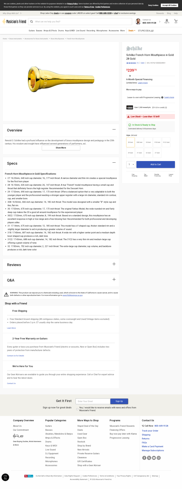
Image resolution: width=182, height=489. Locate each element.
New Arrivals (83, 449)
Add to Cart (156, 164)
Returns (145, 438)
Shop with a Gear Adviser (89, 465)
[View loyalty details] (166, 108)
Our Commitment (21, 430)
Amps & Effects (50, 31)
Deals (80, 430)
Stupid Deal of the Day (87, 426)
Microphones (101, 31)
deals (56, 13)
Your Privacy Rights (124, 476)
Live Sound (80, 31)
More (122, 31)
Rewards (160, 13)
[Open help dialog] (5, 477)
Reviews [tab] (14, 265)
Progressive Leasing (119, 438)
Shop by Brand (84, 445)
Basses (39, 31)
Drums (61, 31)
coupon (68, 13)
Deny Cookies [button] (153, 5)
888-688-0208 (105, 13)
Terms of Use (89, 7)
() (132, 63)
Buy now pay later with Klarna (123, 434)
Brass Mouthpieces (57, 39)
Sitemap (155, 476)
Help (176, 13)
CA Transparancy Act (141, 476)
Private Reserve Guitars (88, 453)
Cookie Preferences (102, 7)
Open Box (81, 438)
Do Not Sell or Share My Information (49, 476)
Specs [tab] (12, 163)
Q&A (142, 63)
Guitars (32, 31)
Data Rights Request (72, 476)
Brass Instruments (15, 39)
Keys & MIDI (70, 31)
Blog (169, 13)
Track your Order (150, 431)
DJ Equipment (51, 453)
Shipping (146, 434)
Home (5, 39)
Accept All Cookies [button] (169, 5)
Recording (91, 31)
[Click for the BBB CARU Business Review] (28, 476)
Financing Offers (117, 430)
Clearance (82, 457)
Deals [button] (131, 31)
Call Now (154, 426)
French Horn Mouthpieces (75, 39)
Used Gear (82, 434)
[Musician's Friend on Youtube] (153, 457)
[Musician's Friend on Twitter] (149, 457)
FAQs (144, 442)
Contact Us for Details (15, 356)
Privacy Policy (72, 4)
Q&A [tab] (10, 280)
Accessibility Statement (79, 479)
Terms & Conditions (107, 476)
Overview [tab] (14, 130)
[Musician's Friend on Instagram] (158, 457)
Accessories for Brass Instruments (36, 39)
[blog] (27, 436)
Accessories (114, 31)
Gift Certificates (84, 461)
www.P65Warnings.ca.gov (72, 295)
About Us (17, 426)
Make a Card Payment (152, 446)
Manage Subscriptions (153, 450)
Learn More (11, 328)
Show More (61, 148)
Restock (81, 441)
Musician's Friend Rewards (122, 426)
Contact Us (11, 383)
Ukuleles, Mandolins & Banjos (59, 434)
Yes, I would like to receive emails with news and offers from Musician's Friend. (107, 409)
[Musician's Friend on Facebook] (144, 457)
